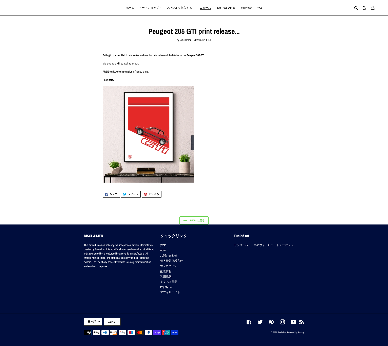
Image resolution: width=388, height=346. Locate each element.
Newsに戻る (197, 220)
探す (163, 245)
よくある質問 (168, 282)
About (163, 250)
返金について (168, 266)
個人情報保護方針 (171, 261)
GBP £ (111, 321)
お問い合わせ (168, 255)
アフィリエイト (170, 292)
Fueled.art (282, 332)
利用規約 (166, 276)
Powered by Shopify (295, 332)
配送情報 (166, 271)
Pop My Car (166, 287)
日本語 (92, 321)
